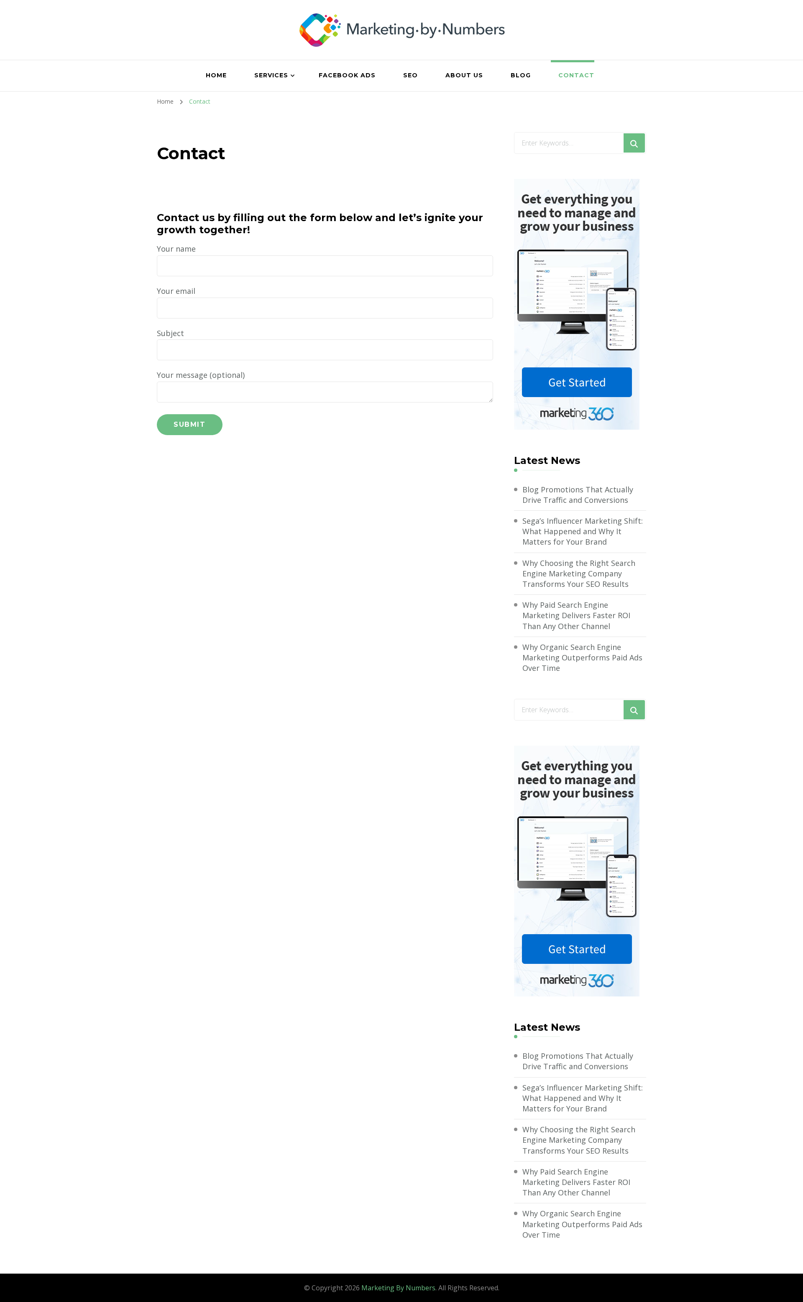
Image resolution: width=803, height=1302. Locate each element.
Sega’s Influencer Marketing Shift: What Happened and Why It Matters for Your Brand (582, 531)
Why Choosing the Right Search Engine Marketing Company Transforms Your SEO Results (578, 573)
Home (216, 75)
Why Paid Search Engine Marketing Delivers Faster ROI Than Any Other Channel (576, 615)
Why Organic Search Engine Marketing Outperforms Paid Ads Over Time (582, 657)
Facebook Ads (347, 75)
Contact (576, 75)
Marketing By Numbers (398, 1287)
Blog (521, 75)
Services (271, 75)
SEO (410, 75)
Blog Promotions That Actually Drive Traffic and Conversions (577, 494)
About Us (464, 75)
